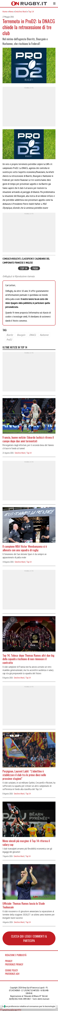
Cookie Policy (11, 970)
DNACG (32, 335)
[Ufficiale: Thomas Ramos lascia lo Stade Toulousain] (29, 882)
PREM (35, 268)
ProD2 (9, 339)
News (11, 11)
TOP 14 (23, 268)
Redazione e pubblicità (15, 955)
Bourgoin (21, 335)
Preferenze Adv (12, 973)
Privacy (8, 961)
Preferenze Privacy (14, 964)
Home (5, 11)
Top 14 (31, 11)
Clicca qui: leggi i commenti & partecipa (29, 938)
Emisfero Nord (20, 11)
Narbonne (44, 335)
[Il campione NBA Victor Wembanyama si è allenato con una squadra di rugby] (29, 525)
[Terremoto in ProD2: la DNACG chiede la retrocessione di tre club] (29, 66)
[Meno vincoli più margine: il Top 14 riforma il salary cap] (29, 820)
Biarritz (9, 335)
